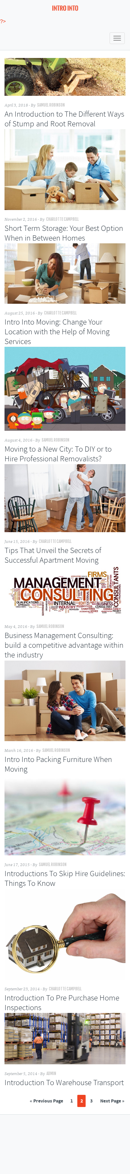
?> (3, 21)
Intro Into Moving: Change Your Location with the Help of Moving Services (57, 332)
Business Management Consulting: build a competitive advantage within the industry (64, 646)
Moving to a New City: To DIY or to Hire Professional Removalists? (58, 454)
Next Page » (112, 1101)
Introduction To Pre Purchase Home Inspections (62, 1003)
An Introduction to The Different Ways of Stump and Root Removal (64, 119)
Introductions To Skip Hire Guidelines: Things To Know (65, 879)
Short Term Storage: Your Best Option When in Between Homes (64, 234)
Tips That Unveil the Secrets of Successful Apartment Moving (53, 556)
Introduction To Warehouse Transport (64, 1083)
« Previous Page (46, 1101)
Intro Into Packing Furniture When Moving (58, 765)
